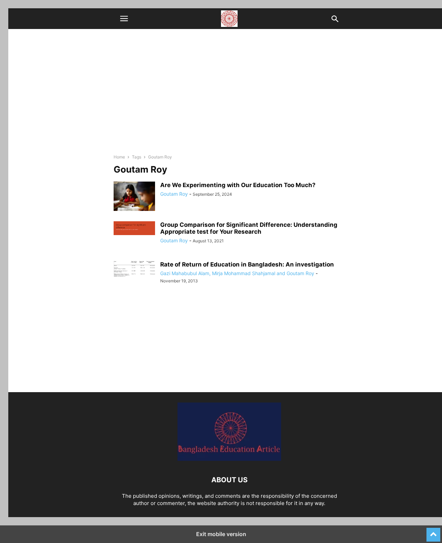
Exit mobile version (221, 534)
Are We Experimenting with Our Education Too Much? (238, 185)
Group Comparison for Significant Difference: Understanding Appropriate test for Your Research (248, 228)
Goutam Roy (174, 194)
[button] (124, 18)
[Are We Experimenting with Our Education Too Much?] (134, 197)
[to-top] (433, 531)
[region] (229, 344)
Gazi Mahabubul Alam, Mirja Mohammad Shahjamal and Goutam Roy (237, 273)
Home (119, 156)
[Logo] (229, 459)
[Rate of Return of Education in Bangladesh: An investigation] (134, 269)
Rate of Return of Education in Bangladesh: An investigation (247, 264)
